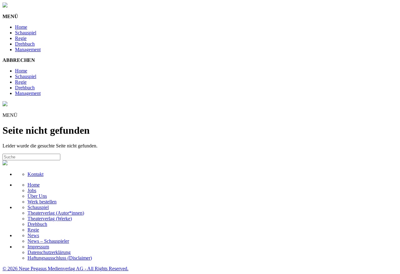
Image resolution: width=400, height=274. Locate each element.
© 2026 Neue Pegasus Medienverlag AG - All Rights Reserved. (65, 268)
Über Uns (37, 196)
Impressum (38, 246)
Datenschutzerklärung (49, 252)
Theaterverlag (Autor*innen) (56, 213)
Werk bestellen (42, 201)
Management (28, 49)
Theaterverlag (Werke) (50, 218)
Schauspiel (25, 32)
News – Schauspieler (48, 241)
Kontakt (35, 174)
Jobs (32, 190)
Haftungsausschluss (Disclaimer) (60, 258)
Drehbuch (25, 44)
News (33, 235)
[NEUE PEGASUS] (5, 5)
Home (21, 27)
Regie (21, 38)
